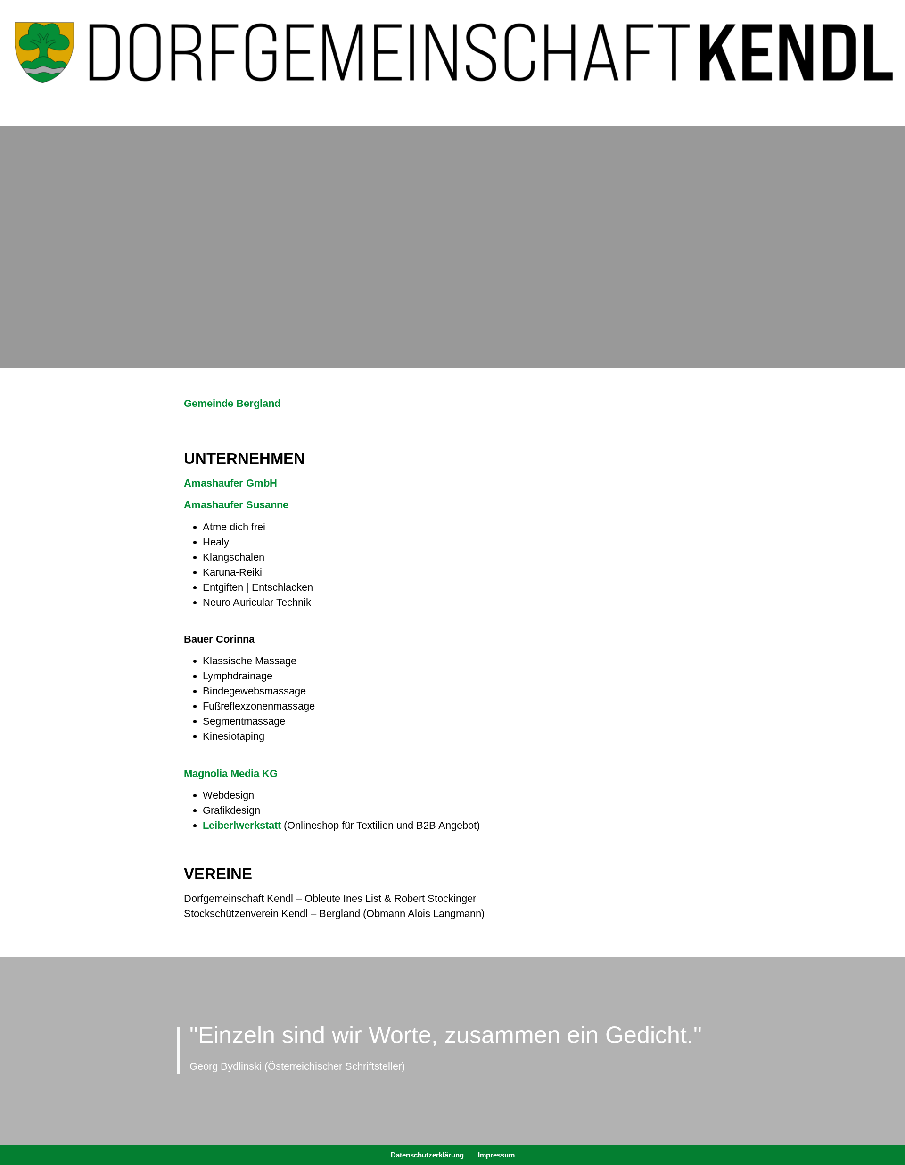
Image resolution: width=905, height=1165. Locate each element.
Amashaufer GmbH (230, 483)
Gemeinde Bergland (232, 403)
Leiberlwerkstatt (242, 825)
